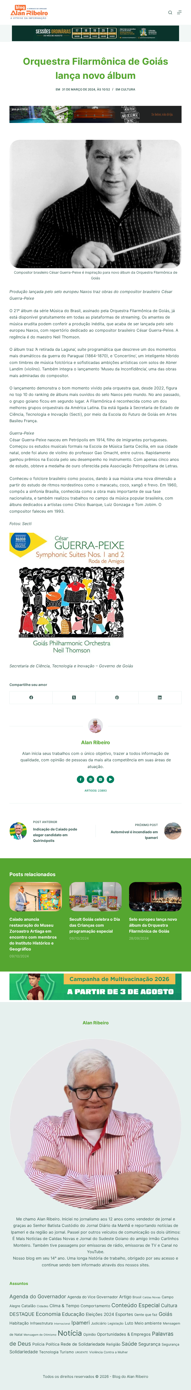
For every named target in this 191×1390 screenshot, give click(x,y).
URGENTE (81, 1352)
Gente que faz (145, 1314)
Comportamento (95, 1305)
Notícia (70, 1333)
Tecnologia (48, 1352)
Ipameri (80, 1323)
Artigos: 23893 (96, 790)
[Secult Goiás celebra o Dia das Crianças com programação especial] (95, 896)
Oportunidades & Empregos (124, 1334)
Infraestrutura (41, 1323)
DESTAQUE (22, 1314)
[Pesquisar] (170, 12)
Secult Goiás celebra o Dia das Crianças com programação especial (94, 925)
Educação (73, 1314)
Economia (48, 1314)
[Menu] (179, 12)
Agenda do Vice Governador (92, 1297)
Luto (129, 1323)
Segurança (149, 1344)
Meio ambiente (148, 1323)
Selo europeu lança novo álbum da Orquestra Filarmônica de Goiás (153, 925)
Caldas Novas (151, 1297)
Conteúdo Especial (135, 1305)
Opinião (89, 1334)
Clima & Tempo (64, 1305)
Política (52, 1344)
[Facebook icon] (80, 779)
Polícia (38, 1344)
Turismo (67, 1352)
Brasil (137, 1297)
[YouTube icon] (110, 779)
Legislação (116, 1323)
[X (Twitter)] (74, 697)
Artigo (125, 1296)
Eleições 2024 (100, 1314)
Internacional (62, 1323)
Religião (113, 1344)
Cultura (128, 89)
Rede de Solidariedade (83, 1344)
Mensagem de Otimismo (40, 1334)
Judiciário (98, 1323)
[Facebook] (31, 697)
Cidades (42, 1306)
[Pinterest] (117, 697)
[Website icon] (90, 779)
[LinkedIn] (160, 697)
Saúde (129, 1344)
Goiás (165, 1314)
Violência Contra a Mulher (108, 1352)
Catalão (28, 1305)
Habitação (19, 1323)
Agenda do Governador (37, 1296)
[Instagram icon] (100, 779)
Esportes (124, 1314)
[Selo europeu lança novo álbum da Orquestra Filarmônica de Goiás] (155, 896)
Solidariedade (23, 1351)
